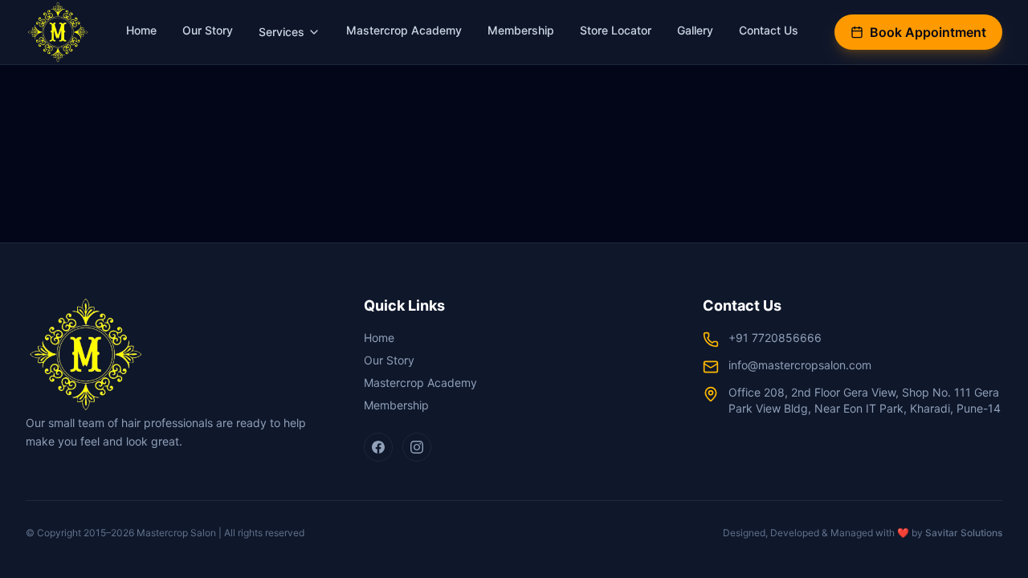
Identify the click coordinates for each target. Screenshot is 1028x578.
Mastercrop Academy (404, 30)
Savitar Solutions (963, 533)
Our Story (207, 30)
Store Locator (615, 30)
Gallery (695, 30)
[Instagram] (416, 447)
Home (141, 30)
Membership (520, 30)
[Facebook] (378, 447)
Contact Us (768, 30)
